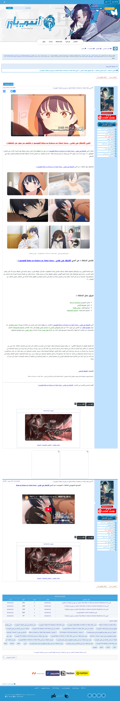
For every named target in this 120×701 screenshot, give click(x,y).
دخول (44, 42)
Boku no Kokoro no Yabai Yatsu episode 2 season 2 (42, 632)
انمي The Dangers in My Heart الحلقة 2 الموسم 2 (51, 625)
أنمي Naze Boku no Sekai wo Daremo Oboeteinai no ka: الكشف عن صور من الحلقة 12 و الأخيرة (86, 603)
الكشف (108, 647)
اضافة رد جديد (113, 77)
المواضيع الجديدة (66, 688)
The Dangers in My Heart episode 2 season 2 (71, 632)
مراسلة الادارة (75, 688)
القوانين (98, 49)
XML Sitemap (55, 688)
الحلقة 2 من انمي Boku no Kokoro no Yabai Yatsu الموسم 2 (78, 629)
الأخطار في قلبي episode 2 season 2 (16, 632)
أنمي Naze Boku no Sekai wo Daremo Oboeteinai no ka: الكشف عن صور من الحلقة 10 (86, 606)
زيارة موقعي (106, 154)
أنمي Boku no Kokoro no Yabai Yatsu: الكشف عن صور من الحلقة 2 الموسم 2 (72, 88)
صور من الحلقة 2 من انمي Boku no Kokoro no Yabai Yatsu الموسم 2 (35, 640)
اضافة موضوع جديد (101, 77)
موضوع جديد (109, 9)
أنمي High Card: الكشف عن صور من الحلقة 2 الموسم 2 (47, 652)
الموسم (95, 647)
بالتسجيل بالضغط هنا (28, 56)
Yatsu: (114, 647)
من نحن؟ (67, 42)
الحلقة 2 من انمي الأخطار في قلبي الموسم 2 (17, 629)
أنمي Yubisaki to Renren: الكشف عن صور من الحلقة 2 (73, 652)
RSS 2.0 (83, 688)
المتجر (83, 49)
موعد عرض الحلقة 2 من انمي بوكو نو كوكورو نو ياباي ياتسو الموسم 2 (73, 640)
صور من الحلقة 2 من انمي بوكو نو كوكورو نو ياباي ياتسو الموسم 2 (46, 644)
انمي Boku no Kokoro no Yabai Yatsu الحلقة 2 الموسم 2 (81, 625)
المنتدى (75, 42)
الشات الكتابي (106, 49)
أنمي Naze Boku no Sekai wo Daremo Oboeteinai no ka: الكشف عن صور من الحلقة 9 (86, 609)
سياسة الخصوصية (45, 688)
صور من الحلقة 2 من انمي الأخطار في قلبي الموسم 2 (79, 644)
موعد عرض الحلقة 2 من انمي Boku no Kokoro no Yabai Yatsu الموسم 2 (69, 636)
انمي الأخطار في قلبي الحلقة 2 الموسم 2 (25, 625)
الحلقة (101, 647)
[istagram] (94, 695)
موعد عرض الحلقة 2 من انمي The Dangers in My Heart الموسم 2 (31, 636)
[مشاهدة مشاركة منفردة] (5, 481)
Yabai (18, 644)
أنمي (25, 644)
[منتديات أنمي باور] (60, 695)
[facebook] (104, 695)
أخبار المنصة (59, 42)
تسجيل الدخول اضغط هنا (14, 56)
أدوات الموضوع (9, 84)
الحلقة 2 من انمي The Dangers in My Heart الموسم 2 (45, 629)
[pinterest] (90, 695)
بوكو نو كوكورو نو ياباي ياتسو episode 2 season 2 (103, 636)
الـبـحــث (50, 42)
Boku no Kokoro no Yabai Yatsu (107, 625)
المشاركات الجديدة (95, 9)
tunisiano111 (47, 603)
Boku (5, 644)
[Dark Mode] (5, 2)
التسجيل (114, 2)
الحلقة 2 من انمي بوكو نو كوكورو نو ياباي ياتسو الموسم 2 (101, 632)
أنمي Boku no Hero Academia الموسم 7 (86, 613)
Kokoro (12, 644)
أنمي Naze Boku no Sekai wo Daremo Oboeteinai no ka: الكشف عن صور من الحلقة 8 (86, 616)
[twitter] (99, 695)
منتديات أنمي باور (93, 56)
